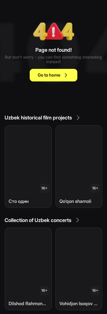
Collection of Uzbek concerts (38, 220)
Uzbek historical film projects (38, 118)
